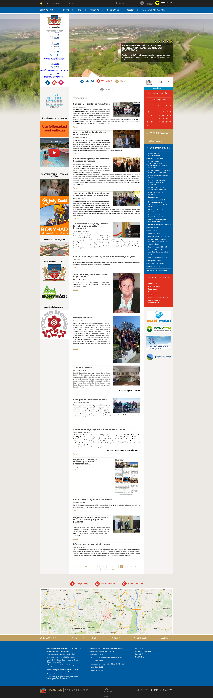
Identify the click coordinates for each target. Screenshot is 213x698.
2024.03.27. (97, 654)
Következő (105, 570)
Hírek (79, 10)
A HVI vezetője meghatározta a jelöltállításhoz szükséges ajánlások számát (63, 678)
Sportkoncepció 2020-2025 (157, 247)
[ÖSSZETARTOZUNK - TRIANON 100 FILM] (54, 187)
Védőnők (151, 295)
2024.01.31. (97, 667)
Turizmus (94, 10)
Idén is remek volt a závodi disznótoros (91, 544)
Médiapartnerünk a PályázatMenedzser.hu (156, 216)
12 (97, 570)
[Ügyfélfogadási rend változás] (54, 129)
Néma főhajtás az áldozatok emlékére (60, 651)
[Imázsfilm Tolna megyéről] (54, 324)
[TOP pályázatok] (54, 45)
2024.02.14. (97, 661)
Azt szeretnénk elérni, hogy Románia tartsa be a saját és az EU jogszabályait (90, 226)
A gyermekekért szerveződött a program (61, 657)
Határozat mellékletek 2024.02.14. (108, 658)
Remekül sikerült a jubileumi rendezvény (92, 499)
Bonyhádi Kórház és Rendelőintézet (155, 302)
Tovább (75, 127)
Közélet (130, 10)
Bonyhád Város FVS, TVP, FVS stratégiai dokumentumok (159, 171)
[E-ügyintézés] (158, 82)
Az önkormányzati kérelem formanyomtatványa (157, 201)
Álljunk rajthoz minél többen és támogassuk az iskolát (63, 666)
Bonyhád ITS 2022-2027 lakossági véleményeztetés (157, 188)
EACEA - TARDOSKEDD (156, 158)
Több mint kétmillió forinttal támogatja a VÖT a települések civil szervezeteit (91, 194)
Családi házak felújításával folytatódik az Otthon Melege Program (104, 256)
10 (131, 566)
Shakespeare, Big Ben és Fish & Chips (91, 104)
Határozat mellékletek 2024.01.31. (108, 664)
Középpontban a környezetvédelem (90, 399)
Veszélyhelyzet (153, 244)
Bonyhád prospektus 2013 (157, 258)
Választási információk (153, 10)
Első (77, 566)
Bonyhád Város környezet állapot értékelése (157, 221)
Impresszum (106, 696)
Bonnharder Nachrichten (156, 263)
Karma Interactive (161, 690)
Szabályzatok (153, 197)
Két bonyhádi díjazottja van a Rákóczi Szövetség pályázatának (91, 160)
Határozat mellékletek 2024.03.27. (108, 648)
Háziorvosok (152, 283)
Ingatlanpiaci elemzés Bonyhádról (155, 193)
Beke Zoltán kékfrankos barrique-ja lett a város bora (89, 133)
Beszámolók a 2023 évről (103, 651)
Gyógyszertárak (153, 292)
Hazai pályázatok (154, 233)
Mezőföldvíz (139, 657)
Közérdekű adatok (159, 88)
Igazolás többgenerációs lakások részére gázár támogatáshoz (156, 182)
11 (136, 566)
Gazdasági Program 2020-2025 (159, 236)
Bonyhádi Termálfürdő (143, 651)
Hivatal (66, 10)
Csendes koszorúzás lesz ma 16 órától (61, 654)
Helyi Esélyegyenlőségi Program (159, 224)
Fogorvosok (152, 289)
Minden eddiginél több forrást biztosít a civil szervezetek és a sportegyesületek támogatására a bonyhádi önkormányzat (65, 672)
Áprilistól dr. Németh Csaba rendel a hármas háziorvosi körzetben (62, 661)
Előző (85, 566)
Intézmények (113, 10)
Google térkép (82, 584)
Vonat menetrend (135, 584)
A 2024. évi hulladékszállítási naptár (158, 176)
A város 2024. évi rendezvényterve (154, 155)
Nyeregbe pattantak (82, 318)
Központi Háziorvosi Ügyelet (158, 298)
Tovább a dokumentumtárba (157, 270)
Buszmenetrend (108, 584)
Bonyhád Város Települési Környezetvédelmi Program (157, 240)
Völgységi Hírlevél (154, 260)
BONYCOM (139, 648)
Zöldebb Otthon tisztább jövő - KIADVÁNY (158, 206)
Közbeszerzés (153, 227)
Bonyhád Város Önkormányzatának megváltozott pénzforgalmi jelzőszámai (157, 164)
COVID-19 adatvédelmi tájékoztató (156, 211)
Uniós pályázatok (154, 266)
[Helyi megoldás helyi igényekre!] (54, 215)
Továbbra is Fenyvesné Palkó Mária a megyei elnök (90, 275)
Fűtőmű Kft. (139, 654)
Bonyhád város (47, 10)
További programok (154, 141)
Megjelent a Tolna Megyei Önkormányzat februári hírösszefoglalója (85, 461)
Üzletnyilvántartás (154, 255)
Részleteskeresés (149, 3)
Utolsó (114, 570)
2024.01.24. (97, 670)
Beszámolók (152, 230)
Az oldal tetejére (106, 691)
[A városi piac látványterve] (54, 249)
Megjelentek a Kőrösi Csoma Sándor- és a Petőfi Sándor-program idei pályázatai (90, 519)
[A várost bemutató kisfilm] (54, 272)
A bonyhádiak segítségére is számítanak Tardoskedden (99, 429)
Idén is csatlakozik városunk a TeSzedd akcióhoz (64, 648)
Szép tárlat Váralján (82, 367)
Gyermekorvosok (154, 286)
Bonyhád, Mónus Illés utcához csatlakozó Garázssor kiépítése (159, 251)
